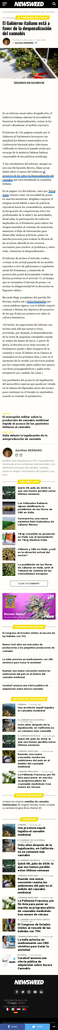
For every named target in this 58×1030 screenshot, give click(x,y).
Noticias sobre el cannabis (27, 11)
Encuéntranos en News (16, 1001)
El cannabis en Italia (32, 17)
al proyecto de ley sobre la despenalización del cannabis (28, 175)
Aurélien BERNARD (24, 42)
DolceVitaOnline (36, 301)
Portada (6, 11)
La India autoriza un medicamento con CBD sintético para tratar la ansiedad (27, 661)
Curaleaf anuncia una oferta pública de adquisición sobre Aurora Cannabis (25, 687)
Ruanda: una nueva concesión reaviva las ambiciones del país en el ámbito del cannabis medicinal (26, 674)
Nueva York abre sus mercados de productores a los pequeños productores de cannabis (28, 647)
